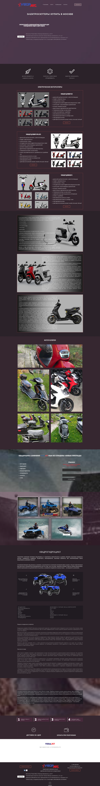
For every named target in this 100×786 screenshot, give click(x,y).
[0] (24, 770)
